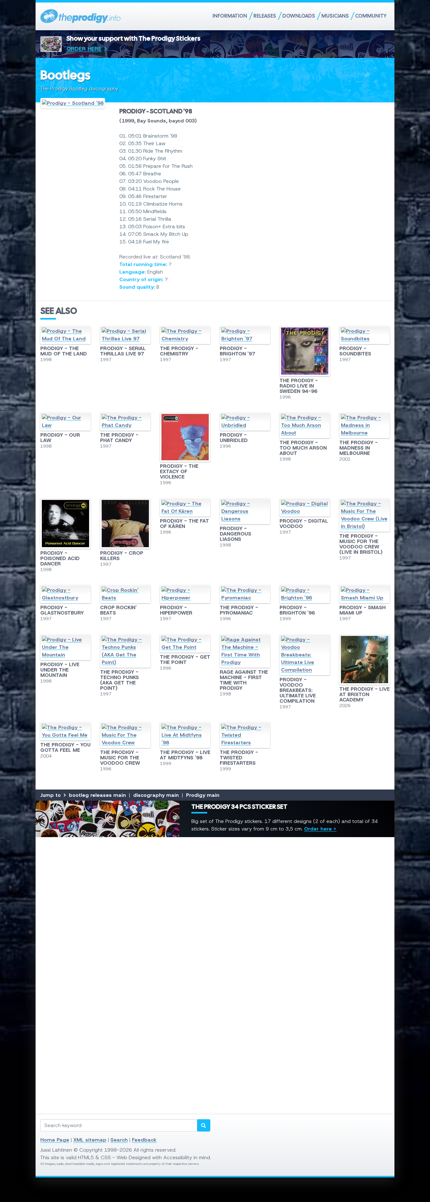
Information (229, 16)
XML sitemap (89, 1140)
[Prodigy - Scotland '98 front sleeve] (75, 103)
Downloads (298, 16)
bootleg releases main (97, 795)
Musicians (335, 16)
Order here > (320, 828)
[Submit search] (203, 1125)
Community (371, 16)
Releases (264, 16)
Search (119, 1140)
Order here (83, 49)
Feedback (144, 1140)
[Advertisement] (215, 929)
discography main (156, 795)
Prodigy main (202, 795)
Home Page (54, 1140)
